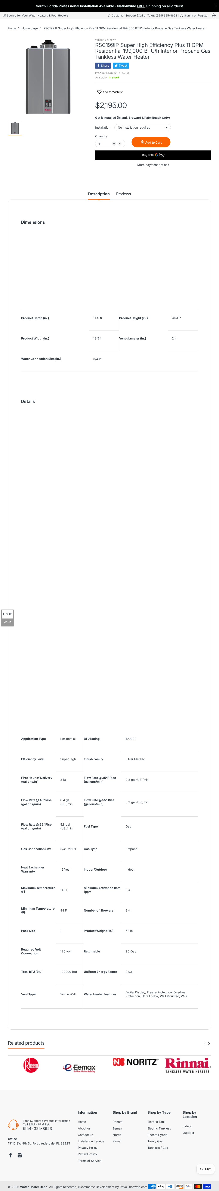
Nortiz (117, 1135)
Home (82, 1121)
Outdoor (188, 1132)
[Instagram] (19, 1156)
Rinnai (117, 1141)
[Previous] (209, 1043)
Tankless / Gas (158, 1147)
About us (84, 1128)
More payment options (153, 165)
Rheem (117, 1121)
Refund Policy (87, 1154)
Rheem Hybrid (157, 1135)
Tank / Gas (155, 1141)
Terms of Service (89, 1160)
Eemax (117, 1128)
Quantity (101, 136)
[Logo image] (31, 1065)
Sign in (189, 15)
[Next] (205, 1043)
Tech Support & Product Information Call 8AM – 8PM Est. (46, 1122)
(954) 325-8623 (37, 1128)
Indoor (187, 1126)
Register (203, 15)
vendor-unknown (105, 39)
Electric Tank (157, 1121)
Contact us (85, 1135)
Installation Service (91, 1141)
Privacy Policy (88, 1147)
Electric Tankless (159, 1128)
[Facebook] (10, 1156)
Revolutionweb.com (133, 1187)
